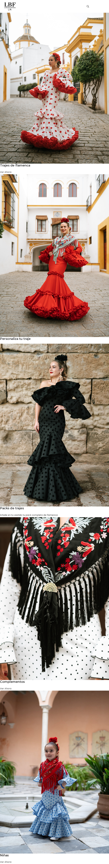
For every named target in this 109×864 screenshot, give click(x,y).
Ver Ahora (5, 172)
